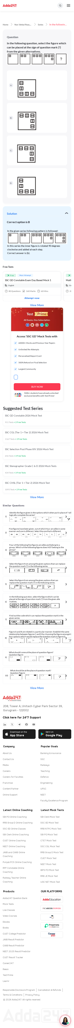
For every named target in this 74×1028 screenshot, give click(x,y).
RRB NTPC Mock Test (50, 828)
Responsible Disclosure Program (19, 990)
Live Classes (9, 910)
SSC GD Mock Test (49, 822)
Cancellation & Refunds (49, 990)
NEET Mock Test (48, 864)
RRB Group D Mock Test (51, 852)
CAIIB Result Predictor (13, 945)
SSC (42, 759)
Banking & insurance (50, 753)
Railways (45, 765)
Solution (12, 213)
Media (6, 765)
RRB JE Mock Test (49, 876)
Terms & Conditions (12, 995)
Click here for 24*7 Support (22, 717)
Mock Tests (8, 904)
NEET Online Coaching (14, 846)
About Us (7, 753)
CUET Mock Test (48, 858)
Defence (44, 777)
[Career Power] (51, 908)
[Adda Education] (51, 899)
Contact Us (8, 759)
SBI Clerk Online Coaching (16, 834)
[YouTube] (34, 724)
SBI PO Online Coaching (15, 817)
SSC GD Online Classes (14, 828)
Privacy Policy (32, 995)
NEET (43, 794)
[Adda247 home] (10, 5)
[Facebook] (26, 724)
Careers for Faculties (13, 777)
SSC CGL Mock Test (50, 846)
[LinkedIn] (5, 724)
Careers (6, 771)
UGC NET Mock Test (50, 882)
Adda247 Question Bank (15, 898)
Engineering (46, 783)
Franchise (8, 783)
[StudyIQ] (51, 917)
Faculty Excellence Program (54, 800)
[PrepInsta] (51, 925)
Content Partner (11, 788)
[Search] (60, 5)
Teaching (45, 771)
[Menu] (68, 5)
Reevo (5, 969)
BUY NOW (37, 386)
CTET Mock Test (48, 840)
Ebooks (6, 922)
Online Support (10, 794)
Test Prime (8, 975)
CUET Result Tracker (13, 957)
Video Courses (10, 916)
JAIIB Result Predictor (13, 939)
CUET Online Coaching (14, 840)
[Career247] (51, 934)
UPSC (43, 788)
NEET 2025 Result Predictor (16, 951)
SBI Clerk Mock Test (50, 817)
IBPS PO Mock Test (49, 870)
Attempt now (31, 298)
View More (37, 305)
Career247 (8, 963)
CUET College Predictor (14, 933)
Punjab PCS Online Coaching (17, 862)
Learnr (6, 981)
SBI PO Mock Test (48, 834)
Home (5, 25)
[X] (12, 724)
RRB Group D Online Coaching (18, 822)
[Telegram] (19, 724)
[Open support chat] (65, 1020)
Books (6, 927)
